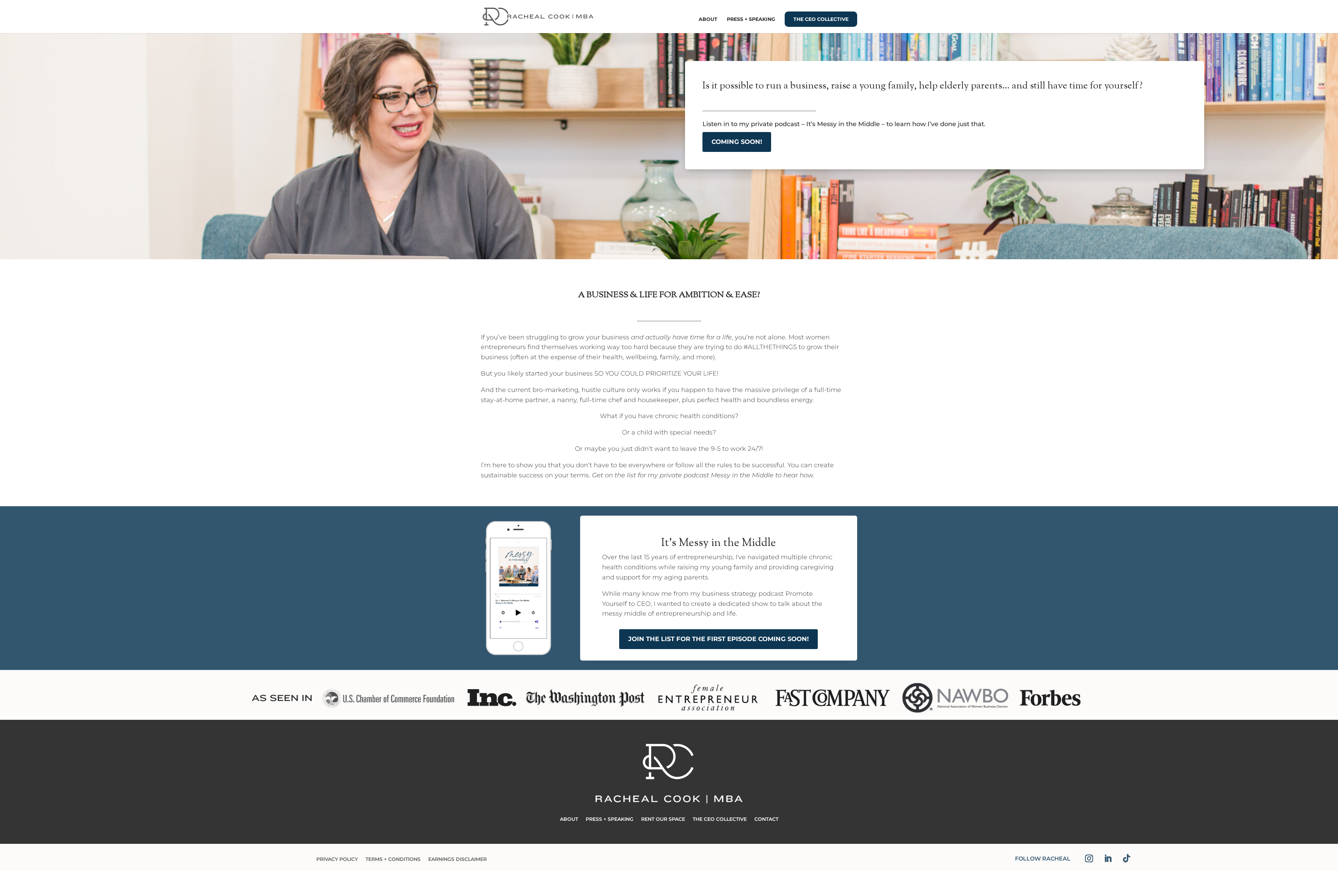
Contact (766, 819)
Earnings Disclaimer (457, 859)
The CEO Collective (820, 19)
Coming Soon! (737, 142)
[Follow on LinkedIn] (1108, 858)
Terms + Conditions (393, 859)
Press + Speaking (751, 19)
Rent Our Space (663, 819)
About (708, 19)
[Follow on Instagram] (1089, 858)
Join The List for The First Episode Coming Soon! (718, 639)
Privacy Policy (337, 859)
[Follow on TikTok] (1126, 858)
